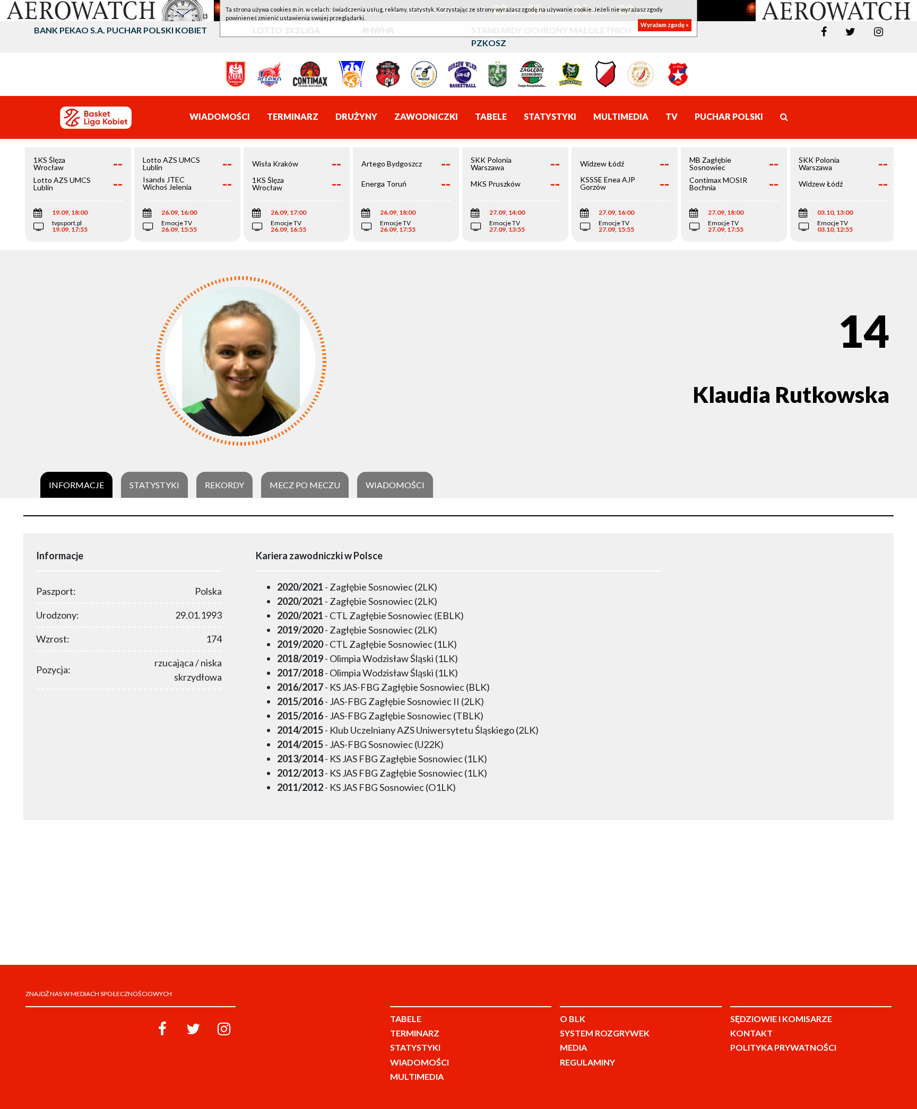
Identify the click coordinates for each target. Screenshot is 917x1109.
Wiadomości (395, 485)
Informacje (76, 485)
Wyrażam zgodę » (665, 25)
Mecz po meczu (305, 485)
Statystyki (154, 485)
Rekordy (224, 485)
